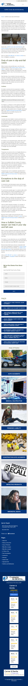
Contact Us (5, 555)
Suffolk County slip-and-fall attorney (14, 46)
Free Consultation (6, 553)
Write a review (14, 594)
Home (2, 16)
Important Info (5, 561)
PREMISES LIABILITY (14, 428)
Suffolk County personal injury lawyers (9, 217)
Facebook (12, 533)
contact (20, 216)
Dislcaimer (14, 680)
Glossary (4, 557)
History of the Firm (6, 542)
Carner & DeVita (4, 48)
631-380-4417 (11, 55)
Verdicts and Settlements (8, 563)
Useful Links (5, 559)
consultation (12, 256)
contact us (15, 255)
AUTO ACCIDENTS (14, 374)
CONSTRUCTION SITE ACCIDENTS (14, 457)
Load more (14, 666)
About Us (4, 540)
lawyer (25, 246)
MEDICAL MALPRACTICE (14, 401)
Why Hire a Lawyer (6, 546)
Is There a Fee (5, 551)
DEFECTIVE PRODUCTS (14, 484)
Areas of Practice (6, 544)
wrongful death (14, 511)
